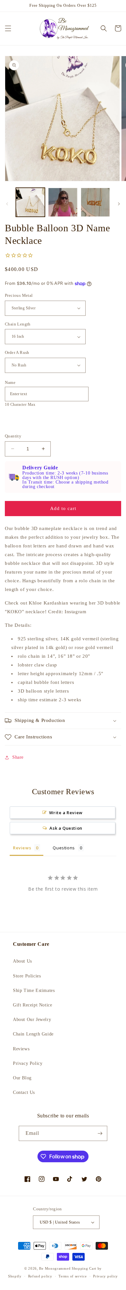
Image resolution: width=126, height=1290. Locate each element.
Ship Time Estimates (34, 990)
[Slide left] (7, 204)
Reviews (21, 1048)
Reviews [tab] (22, 848)
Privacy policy (105, 1276)
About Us (22, 961)
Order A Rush (17, 352)
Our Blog (22, 1077)
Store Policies (27, 976)
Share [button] (18, 757)
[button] (8, 28)
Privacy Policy (27, 1063)
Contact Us (24, 1092)
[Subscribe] (100, 1133)
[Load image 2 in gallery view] (62, 202)
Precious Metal (19, 295)
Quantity (13, 436)
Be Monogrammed (54, 1268)
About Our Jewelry (32, 1019)
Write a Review (65, 812)
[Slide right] (119, 204)
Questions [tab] (64, 848)
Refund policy (40, 1276)
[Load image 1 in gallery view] (30, 202)
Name (10, 382)
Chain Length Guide (33, 1034)
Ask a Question (65, 828)
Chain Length (18, 324)
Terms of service (72, 1276)
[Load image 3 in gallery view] (95, 202)
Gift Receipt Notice (32, 1005)
